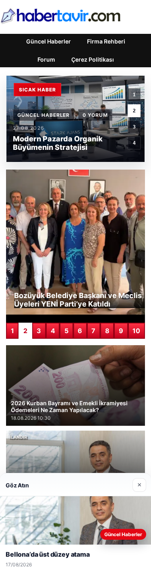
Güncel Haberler (48, 41)
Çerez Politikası (92, 59)
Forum (46, 59)
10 (136, 331)
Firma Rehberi (106, 41)
